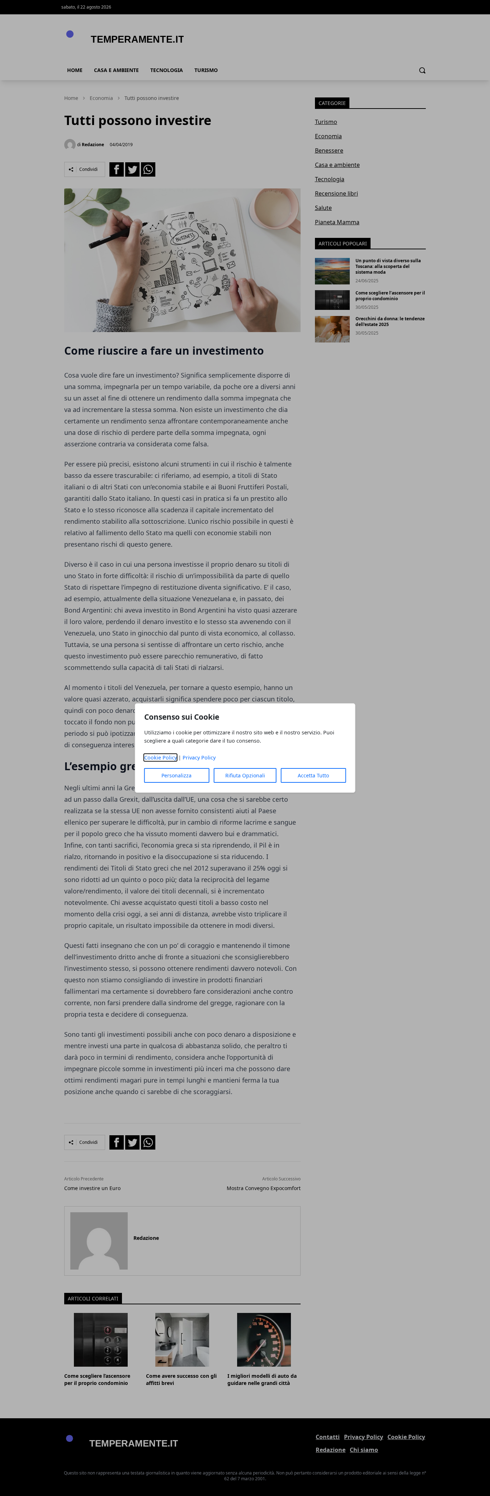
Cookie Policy (160, 757)
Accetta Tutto (313, 775)
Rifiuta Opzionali (245, 775)
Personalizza (176, 775)
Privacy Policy (199, 757)
